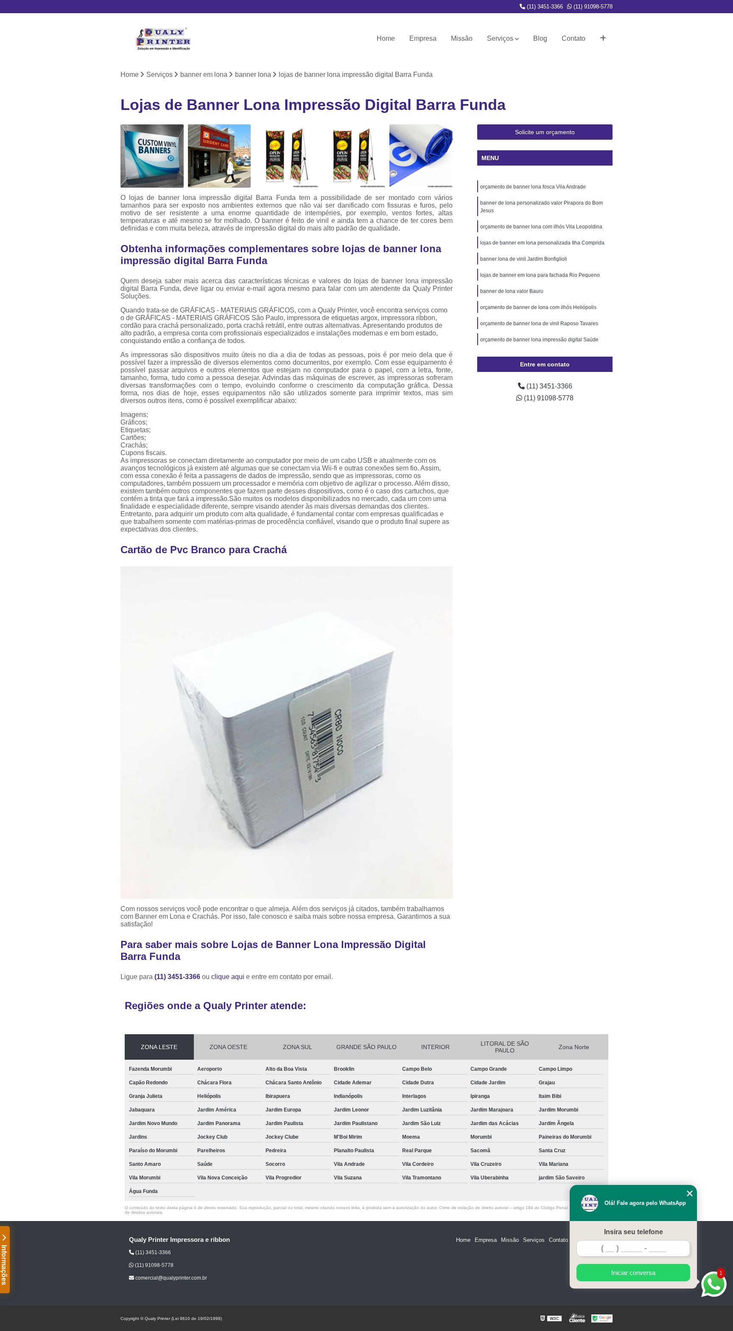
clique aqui (227, 976)
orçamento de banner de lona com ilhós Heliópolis (538, 307)
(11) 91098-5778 (592, 6)
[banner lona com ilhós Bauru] (421, 156)
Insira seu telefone (633, 1231)
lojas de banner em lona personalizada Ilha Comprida (542, 243)
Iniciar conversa (633, 1272)
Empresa (422, 38)
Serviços (500, 38)
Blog (540, 38)
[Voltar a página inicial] (162, 38)
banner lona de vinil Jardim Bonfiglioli (523, 259)
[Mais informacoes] (603, 38)
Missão (462, 38)
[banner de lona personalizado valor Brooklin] (286, 156)
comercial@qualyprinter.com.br (170, 1278)
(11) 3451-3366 (544, 6)
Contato (573, 38)
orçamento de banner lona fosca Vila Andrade (533, 187)
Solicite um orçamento (545, 132)
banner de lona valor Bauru (511, 291)
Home (386, 38)
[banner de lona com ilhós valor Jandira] (152, 156)
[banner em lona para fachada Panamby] (219, 156)
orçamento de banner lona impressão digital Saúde (539, 340)
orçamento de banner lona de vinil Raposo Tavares (539, 323)
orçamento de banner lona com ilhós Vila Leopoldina (541, 227)
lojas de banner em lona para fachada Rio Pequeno (540, 275)
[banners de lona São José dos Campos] (354, 156)
